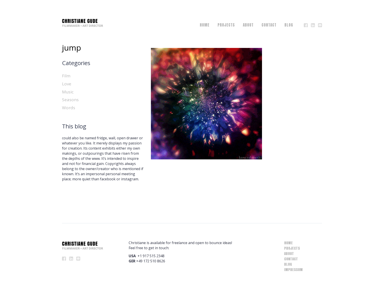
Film (66, 76)
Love (66, 84)
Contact (269, 25)
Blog (288, 25)
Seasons (70, 100)
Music (68, 92)
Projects (226, 25)
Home (205, 25)
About (248, 25)
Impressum (293, 269)
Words (68, 108)
